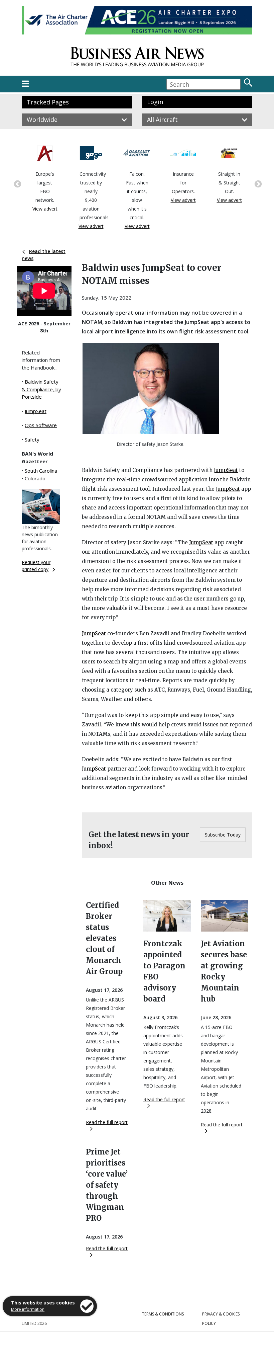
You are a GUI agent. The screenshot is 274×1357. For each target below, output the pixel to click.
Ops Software (41, 425)
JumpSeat (35, 411)
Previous (16, 183)
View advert (44, 209)
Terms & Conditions (163, 1314)
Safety (32, 439)
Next (257, 183)
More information (27, 1309)
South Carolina (41, 470)
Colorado (35, 478)
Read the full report (107, 1122)
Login (155, 102)
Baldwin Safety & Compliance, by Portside (41, 389)
